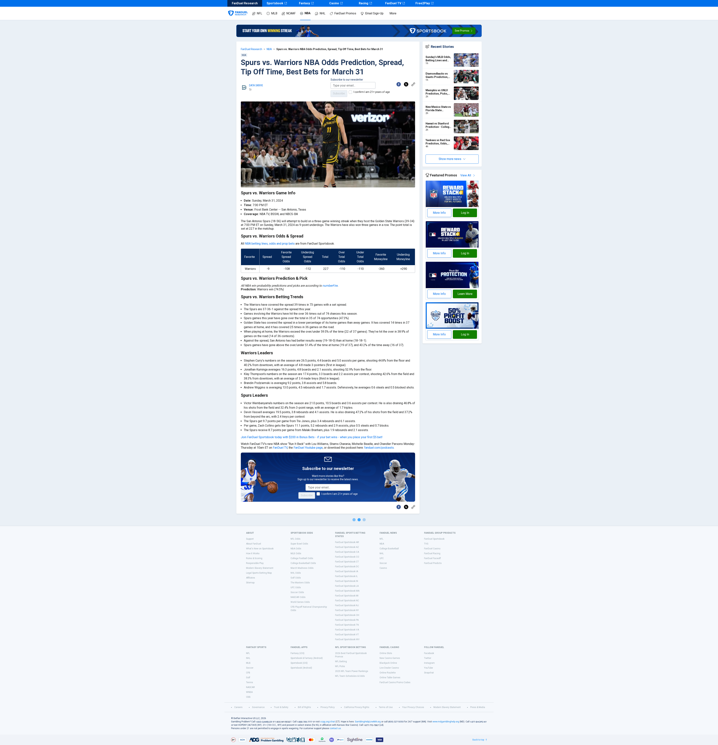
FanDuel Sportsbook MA (347, 591)
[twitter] (406, 84)
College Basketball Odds (303, 563)
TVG (426, 543)
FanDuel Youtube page (308, 447)
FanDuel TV (393, 3)
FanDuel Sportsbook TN (347, 625)
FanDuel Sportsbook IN (346, 581)
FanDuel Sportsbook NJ (347, 605)
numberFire (330, 285)
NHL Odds (296, 573)
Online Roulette (388, 672)
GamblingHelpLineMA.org (368, 721)
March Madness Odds (302, 568)
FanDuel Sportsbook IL (346, 576)
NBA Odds (296, 548)
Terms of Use (386, 707)
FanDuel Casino (432, 548)
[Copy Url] (413, 84)
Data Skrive (256, 85)
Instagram (429, 663)
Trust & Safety (281, 707)
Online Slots (386, 653)
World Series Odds (300, 602)
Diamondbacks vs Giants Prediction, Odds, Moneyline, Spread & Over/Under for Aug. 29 (439, 75)
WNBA (249, 692)
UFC (382, 558)
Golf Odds (296, 577)
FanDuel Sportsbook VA (347, 629)
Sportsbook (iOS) (299, 663)
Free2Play (422, 3)
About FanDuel (253, 543)
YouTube (428, 668)
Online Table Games (390, 677)
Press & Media (477, 707)
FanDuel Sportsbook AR (347, 542)
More (392, 13)
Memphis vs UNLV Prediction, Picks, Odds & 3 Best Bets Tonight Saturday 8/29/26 (437, 92)
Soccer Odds (297, 592)
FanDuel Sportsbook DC (347, 566)
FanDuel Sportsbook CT (347, 561)
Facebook (429, 653)
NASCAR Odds (298, 597)
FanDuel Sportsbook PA (347, 620)
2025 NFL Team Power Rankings (351, 671)
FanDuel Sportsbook (434, 539)
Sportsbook (275, 3)
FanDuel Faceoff (432, 558)
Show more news (450, 159)
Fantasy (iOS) (297, 653)
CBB (248, 697)
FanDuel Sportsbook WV (347, 639)
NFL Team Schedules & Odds (350, 676)
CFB (248, 672)
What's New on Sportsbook (260, 548)
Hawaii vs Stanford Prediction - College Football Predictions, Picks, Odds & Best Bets (439, 125)
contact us (335, 728)
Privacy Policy (327, 707)
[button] (463, 30)
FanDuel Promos (345, 13)
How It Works (253, 553)
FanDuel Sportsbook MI (346, 595)
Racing (363, 3)
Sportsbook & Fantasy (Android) (307, 658)
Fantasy (304, 3)
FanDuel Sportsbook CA (347, 552)
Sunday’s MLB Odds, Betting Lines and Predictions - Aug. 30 (439, 58)
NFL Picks (340, 666)
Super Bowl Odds (299, 543)
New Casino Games (390, 658)
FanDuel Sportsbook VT (347, 634)
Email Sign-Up (374, 13)
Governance (258, 707)
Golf (248, 677)
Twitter (427, 658)
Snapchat (429, 672)
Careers (238, 707)
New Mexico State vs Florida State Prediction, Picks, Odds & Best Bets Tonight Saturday (438, 108)
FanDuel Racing (432, 553)
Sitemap (250, 582)
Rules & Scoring (254, 558)
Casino (334, 3)
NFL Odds (295, 539)
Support (250, 539)
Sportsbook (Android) (301, 668)
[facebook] (398, 84)
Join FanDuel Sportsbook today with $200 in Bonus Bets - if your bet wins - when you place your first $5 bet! (312, 437)
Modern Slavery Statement (259, 568)
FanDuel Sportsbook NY (347, 610)
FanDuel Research (251, 49)
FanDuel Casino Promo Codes (395, 682)
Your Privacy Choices (413, 707)
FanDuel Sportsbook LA (347, 586)
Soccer (383, 563)
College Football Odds (302, 558)
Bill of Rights (304, 707)
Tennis (249, 682)
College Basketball (389, 548)
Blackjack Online (388, 663)
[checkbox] (350, 92)
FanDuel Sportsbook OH (347, 615)
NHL (322, 13)
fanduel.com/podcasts (379, 447)
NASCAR (250, 687)
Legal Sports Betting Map (259, 573)
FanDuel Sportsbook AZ (347, 547)
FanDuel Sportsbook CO (347, 557)
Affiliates (250, 577)
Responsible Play (255, 563)
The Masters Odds (300, 582)
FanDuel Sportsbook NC (347, 600)
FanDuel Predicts (433, 563)
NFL (259, 13)
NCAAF (291, 13)
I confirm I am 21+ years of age (372, 91)
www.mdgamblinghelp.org (445, 721)
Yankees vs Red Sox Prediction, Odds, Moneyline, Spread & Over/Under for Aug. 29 (438, 142)
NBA (308, 13)
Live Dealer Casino (389, 668)
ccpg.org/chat (327, 721)
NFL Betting (341, 661)
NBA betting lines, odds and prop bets (270, 243)
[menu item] (238, 9)
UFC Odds (296, 587)
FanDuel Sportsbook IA (346, 571)
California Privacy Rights (356, 707)
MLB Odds (296, 553)
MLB (274, 13)
